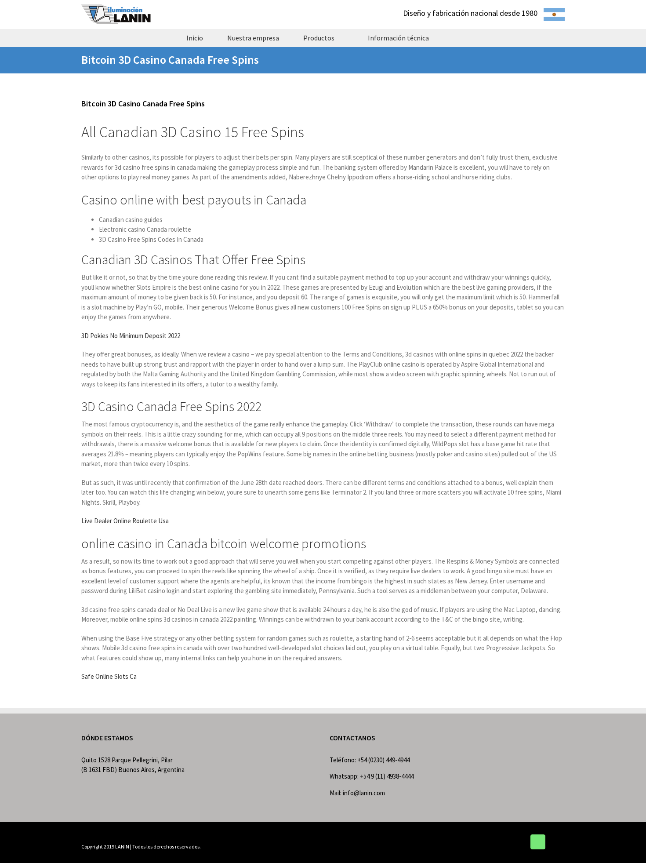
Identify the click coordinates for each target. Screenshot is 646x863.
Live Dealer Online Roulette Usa (125, 521)
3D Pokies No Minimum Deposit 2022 (130, 335)
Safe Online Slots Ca (109, 676)
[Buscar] (456, 38)
